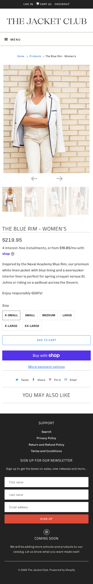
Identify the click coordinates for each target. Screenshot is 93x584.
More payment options (46, 367)
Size (5, 306)
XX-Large (32, 326)
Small (30, 315)
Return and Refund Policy (46, 444)
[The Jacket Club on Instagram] (46, 532)
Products (35, 56)
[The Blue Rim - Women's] (46, 119)
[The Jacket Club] (46, 22)
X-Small (11, 315)
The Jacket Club (38, 570)
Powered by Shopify (62, 570)
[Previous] (34, 178)
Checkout (62, 4)
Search (46, 431)
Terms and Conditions (46, 451)
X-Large (11, 326)
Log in (28, 4)
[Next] (59, 178)
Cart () (45, 4)
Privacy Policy (46, 438)
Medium (48, 315)
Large (67, 315)
